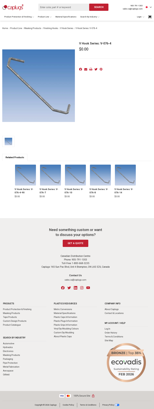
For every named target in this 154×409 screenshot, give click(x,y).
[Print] (90, 69)
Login (139, 17)
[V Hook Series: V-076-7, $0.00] (50, 175)
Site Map (109, 340)
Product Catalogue (12, 325)
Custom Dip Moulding (64, 332)
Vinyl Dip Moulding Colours (66, 328)
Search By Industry (88, 17)
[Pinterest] (101, 69)
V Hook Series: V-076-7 (49, 191)
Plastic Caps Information (65, 317)
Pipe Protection (10, 363)
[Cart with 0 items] (150, 17)
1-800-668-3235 (80, 263)
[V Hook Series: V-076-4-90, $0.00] (25, 175)
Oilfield (6, 374)
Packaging (8, 359)
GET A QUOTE (75, 243)
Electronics (8, 351)
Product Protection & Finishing (18, 17)
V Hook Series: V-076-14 (123, 191)
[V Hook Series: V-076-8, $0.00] (100, 175)
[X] (95, 69)
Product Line (43, 17)
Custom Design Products (14, 321)
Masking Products (11, 313)
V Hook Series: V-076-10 (74, 191)
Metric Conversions (63, 309)
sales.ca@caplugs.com (133, 9)
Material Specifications (65, 17)
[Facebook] (80, 69)
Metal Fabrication (11, 367)
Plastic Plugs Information (66, 321)
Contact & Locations (114, 313)
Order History (111, 332)
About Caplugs (112, 309)
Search (98, 7)
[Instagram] (82, 288)
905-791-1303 (137, 6)
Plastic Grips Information (65, 325)
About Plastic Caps (63, 336)
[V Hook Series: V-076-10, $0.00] (75, 175)
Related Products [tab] (15, 157)
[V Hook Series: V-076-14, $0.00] (125, 175)
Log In (107, 329)
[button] (126, 362)
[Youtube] (88, 288)
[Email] (85, 69)
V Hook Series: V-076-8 (98, 191)
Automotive (8, 343)
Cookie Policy (68, 405)
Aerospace (8, 370)
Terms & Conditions (114, 336)
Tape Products (10, 317)
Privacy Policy (108, 405)
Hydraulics (8, 347)
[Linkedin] (75, 288)
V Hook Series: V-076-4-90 (24, 191)
